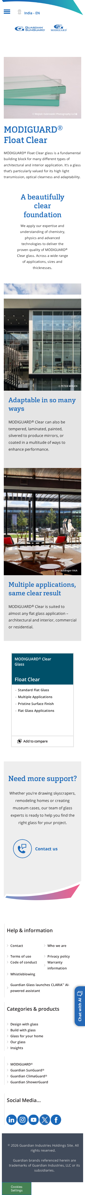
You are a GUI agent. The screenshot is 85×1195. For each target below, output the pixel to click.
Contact (16, 945)
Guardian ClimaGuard (28, 1076)
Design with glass (24, 1024)
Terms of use (20, 956)
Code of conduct (23, 962)
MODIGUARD (21, 1064)
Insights (16, 1048)
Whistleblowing (22, 974)
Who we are (56, 945)
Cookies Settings (17, 1188)
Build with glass (23, 1030)
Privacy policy (58, 956)
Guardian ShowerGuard (29, 1082)
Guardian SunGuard (27, 1070)
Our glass (18, 1042)
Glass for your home (26, 1036)
